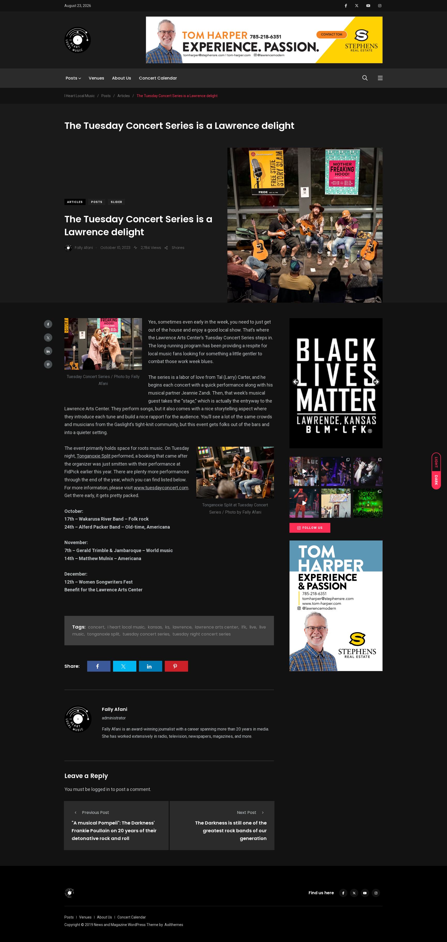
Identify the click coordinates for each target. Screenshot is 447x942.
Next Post (246, 812)
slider (116, 202)
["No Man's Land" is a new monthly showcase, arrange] (368, 471)
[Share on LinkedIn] (48, 351)
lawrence (182, 627)
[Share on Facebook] (48, 324)
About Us (121, 78)
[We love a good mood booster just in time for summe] (336, 471)
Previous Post (95, 812)
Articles (75, 202)
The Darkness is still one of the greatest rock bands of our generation (231, 831)
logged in (100, 789)
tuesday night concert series (202, 634)
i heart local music (126, 627)
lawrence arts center (216, 627)
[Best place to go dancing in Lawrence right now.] (304, 471)
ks (167, 627)
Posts (71, 78)
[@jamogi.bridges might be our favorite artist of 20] (304, 503)
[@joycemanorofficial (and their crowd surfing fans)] (368, 503)
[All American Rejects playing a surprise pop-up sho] (336, 503)
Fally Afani (114, 709)
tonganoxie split (103, 634)
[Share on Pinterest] (48, 364)
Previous (296, 382)
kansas (155, 627)
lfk (243, 627)
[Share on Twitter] (48, 337)
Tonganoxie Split (93, 456)
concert (96, 627)
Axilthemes (174, 925)
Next (376, 382)
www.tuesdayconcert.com (161, 487)
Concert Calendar (158, 78)
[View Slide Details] (336, 383)
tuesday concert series (146, 634)
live (252, 627)
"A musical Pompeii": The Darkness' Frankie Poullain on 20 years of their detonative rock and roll (114, 831)
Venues (96, 78)
